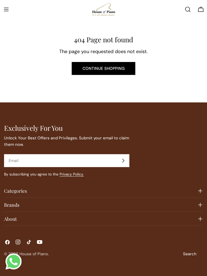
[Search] (187, 9)
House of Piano (33, 254)
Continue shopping (103, 68)
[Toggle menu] (6, 9)
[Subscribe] (123, 160)
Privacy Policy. (72, 174)
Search (189, 254)
